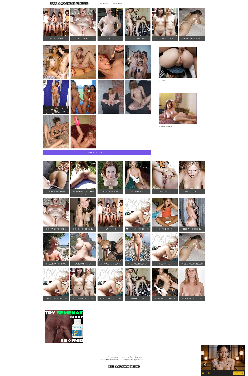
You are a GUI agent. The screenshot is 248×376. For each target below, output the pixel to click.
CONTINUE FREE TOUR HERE (97, 152)
